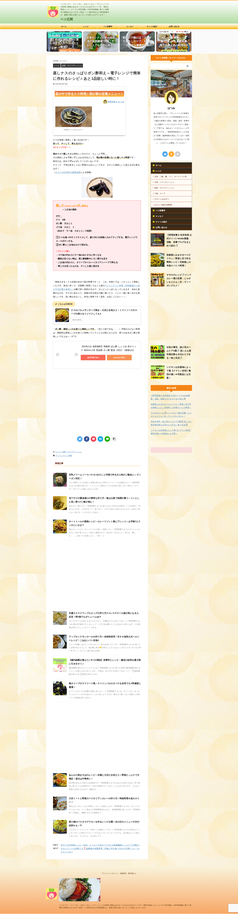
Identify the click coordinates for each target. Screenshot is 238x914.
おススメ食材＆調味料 (163, 205)
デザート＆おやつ (161, 199)
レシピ (86, 26)
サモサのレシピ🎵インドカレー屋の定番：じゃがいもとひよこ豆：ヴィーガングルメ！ (171, 414)
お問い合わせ (174, 26)
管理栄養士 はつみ (115, 101)
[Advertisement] (76, 410)
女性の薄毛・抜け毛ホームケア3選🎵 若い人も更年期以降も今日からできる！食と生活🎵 (171, 423)
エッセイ (130, 26)
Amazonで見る (119, 357)
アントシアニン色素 (64, 455)
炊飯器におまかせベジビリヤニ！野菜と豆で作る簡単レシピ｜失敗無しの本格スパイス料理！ (171, 406)
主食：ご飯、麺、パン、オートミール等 (170, 176)
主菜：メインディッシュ (164, 182)
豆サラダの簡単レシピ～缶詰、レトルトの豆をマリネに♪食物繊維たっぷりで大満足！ (100, 845)
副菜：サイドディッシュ (72, 452)
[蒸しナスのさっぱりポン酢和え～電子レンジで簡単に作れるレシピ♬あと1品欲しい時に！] (100, 439)
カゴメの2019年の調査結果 (67, 172)
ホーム (64, 26)
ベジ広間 (66, 19)
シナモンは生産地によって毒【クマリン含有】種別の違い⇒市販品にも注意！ (171, 432)
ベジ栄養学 (107, 26)
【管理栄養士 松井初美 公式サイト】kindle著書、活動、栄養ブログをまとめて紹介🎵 (170, 397)
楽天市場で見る (93, 357)
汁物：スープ (159, 193)
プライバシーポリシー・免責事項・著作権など (119, 873)
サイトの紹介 (152, 26)
